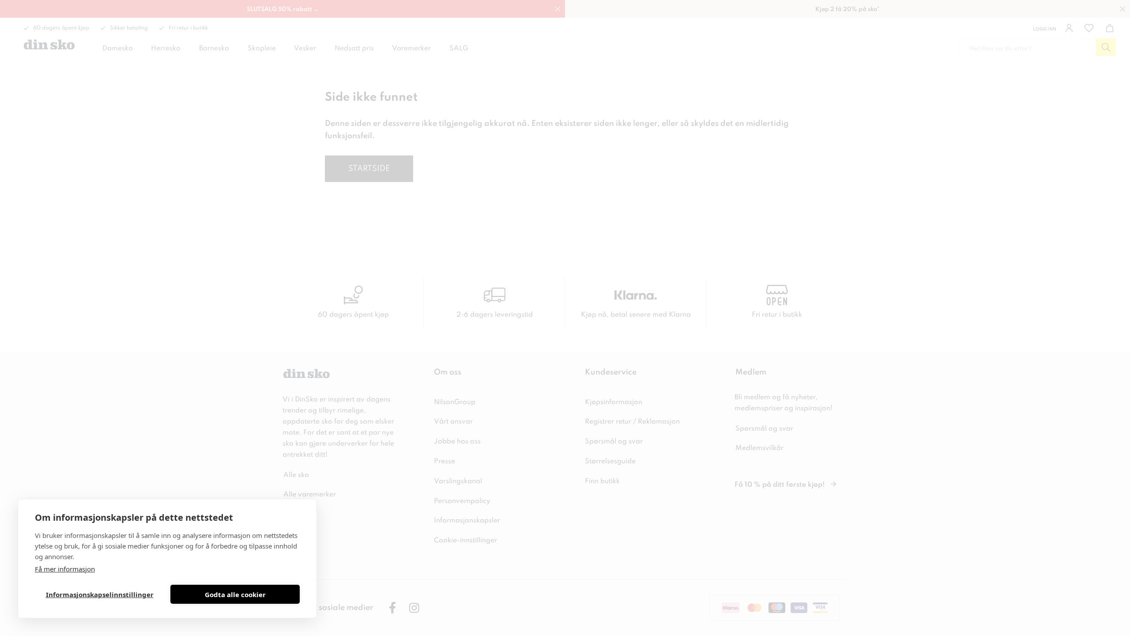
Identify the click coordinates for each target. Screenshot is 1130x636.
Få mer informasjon (65, 568)
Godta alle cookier (235, 594)
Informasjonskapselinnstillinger (100, 594)
